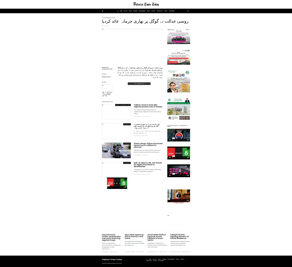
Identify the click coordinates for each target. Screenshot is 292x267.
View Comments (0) (139, 83)
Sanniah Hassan (106, 77)
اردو (118, 11)
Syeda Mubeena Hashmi (130, 251)
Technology (159, 11)
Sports (130, 11)
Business (135, 11)
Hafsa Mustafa (137, 155)
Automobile (171, 11)
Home (121, 11)
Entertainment (142, 11)
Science (166, 11)
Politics (126, 11)
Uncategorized (108, 17)
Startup (153, 11)
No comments (106, 25)
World (148, 11)
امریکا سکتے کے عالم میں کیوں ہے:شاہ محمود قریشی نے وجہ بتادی (107, 94)
